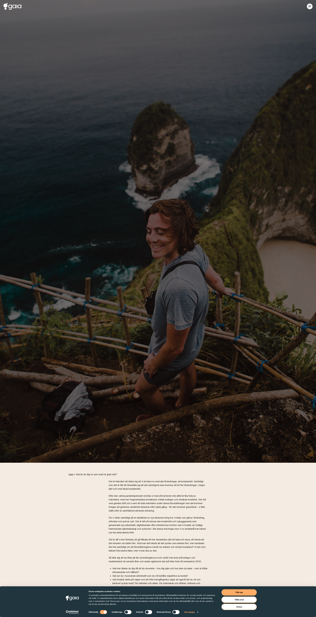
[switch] (127, 612)
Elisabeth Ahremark (81, 283)
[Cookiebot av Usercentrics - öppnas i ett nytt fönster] (72, 612)
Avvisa (239, 607)
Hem (71, 474)
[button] (310, 6)
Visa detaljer (189, 612)
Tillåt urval (239, 600)
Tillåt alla (239, 592)
